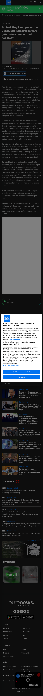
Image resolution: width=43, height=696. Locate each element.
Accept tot (21, 377)
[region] (21, 348)
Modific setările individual (21, 372)
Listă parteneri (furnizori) (11, 365)
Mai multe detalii (15, 339)
